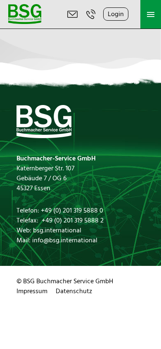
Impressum (32, 291)
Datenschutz (74, 291)
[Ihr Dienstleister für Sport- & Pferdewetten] (24, 21)
